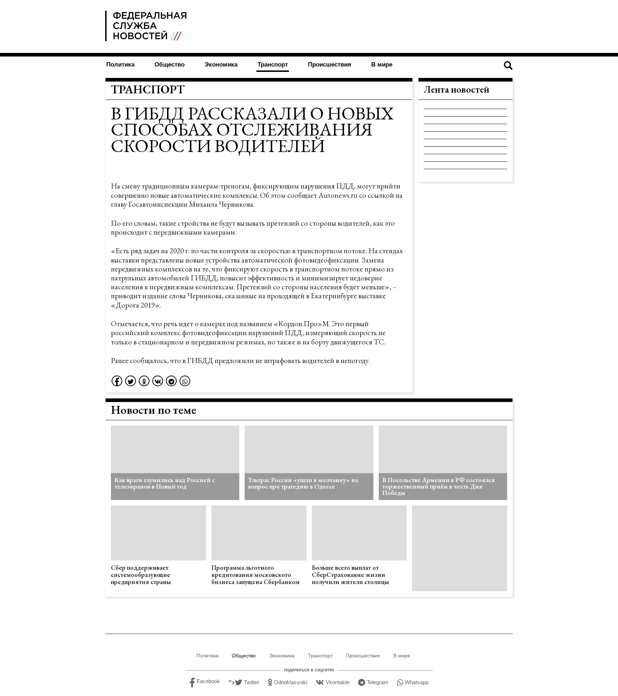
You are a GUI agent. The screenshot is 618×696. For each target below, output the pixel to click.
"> (244, 682)
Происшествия (329, 64)
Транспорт (273, 64)
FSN (147, 26)
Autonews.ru (338, 195)
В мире (381, 64)
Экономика (221, 64)
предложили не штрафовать (258, 360)
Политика (120, 64)
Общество (169, 64)
